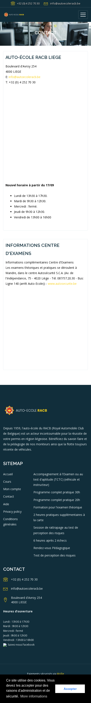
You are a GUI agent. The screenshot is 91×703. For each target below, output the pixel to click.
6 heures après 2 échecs (50, 540)
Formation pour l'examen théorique (57, 507)
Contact (8, 496)
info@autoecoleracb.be (65, 3)
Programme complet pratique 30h (56, 492)
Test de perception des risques (54, 555)
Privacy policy (12, 511)
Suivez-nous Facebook (20, 644)
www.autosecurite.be (62, 284)
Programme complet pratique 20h (56, 500)
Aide (6, 504)
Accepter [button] (70, 688)
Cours (7, 482)
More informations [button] (33, 696)
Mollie (60, 674)
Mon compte (12, 489)
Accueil (8, 474)
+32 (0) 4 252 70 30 (28, 3)
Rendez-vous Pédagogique (51, 548)
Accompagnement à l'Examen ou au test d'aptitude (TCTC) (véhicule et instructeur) (58, 479)
